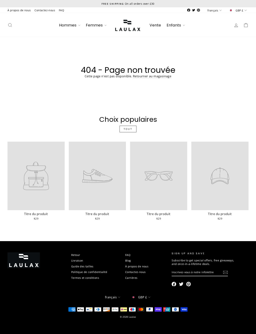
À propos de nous (19, 10)
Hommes (68, 25)
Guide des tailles (82, 266)
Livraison (77, 260)
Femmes (95, 25)
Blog (128, 260)
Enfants (174, 25)
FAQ (61, 10)
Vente (155, 25)
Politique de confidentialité (89, 272)
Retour (75, 255)
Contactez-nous (44, 10)
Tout (128, 129)
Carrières (131, 278)
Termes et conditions (85, 278)
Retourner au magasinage (152, 76)
